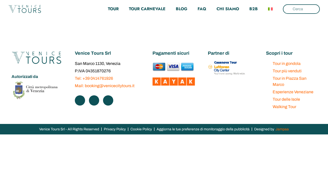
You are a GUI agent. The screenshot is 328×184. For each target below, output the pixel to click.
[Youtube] (108, 100)
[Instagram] (94, 100)
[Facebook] (80, 100)
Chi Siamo (228, 9)
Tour (113, 9)
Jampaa (282, 129)
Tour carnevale (147, 9)
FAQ (202, 9)
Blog (181, 9)
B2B (253, 9)
